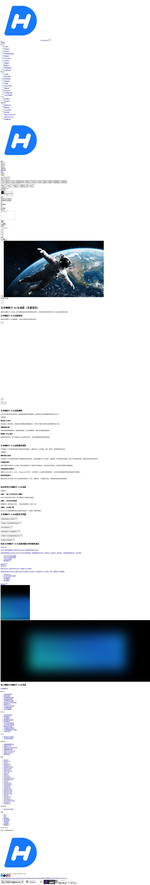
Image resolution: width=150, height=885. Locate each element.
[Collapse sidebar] (49, 40)
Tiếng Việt (60, 878)
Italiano (18, 878)
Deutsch (31, 878)
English (2, 878)
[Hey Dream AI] (21, 159)
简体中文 (44, 878)
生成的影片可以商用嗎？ (6, 540)
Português (22, 878)
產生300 (3, 239)
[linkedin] (7, 876)
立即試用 (3, 417)
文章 (2, 172)
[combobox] (7, 194)
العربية (65, 878)
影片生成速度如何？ (5, 527)
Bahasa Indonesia (12, 878)
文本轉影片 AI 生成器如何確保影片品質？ (10, 535)
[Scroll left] (2, 300)
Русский (35, 878)
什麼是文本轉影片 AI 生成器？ (8, 519)
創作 (2, 161)
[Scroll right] (2, 303)
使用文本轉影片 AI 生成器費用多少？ (9, 531)
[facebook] (2, 876)
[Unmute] (10, 384)
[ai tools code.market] (72, 883)
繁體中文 (49, 878)
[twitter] (4, 876)
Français (40, 878)
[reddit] (9, 876)
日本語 (6, 878)
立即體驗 (3, 452)
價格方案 (3, 170)
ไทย (57, 878)
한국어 (54, 878)
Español (27, 878)
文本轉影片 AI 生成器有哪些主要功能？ (10, 523)
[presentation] (75, 203)
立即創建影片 (4, 688)
